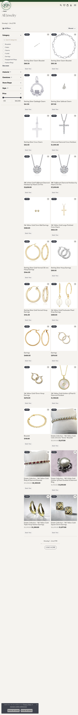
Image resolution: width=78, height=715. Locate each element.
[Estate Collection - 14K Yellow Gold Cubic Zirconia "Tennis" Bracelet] (64, 421)
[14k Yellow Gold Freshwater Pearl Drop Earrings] (64, 295)
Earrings (7, 56)
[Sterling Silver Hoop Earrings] (64, 253)
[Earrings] (37, 338)
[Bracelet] (37, 421)
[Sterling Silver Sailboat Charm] (64, 86)
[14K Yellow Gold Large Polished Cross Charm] (64, 210)
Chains (7, 47)
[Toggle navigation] (75, 5)
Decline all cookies (13, 710)
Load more (50, 547)
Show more (5, 65)
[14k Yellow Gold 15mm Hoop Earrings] (37, 378)
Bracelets (8, 44)
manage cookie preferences (18, 706)
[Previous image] (53, 127)
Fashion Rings (9, 63)
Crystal (7, 53)
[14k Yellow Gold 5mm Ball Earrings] (37, 210)
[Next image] (75, 127)
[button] (61, 5)
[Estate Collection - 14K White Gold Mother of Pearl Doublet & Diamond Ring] (64, 463)
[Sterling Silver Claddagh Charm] (37, 86)
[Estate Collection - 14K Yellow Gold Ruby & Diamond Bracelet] (37, 463)
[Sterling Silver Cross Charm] (37, 127)
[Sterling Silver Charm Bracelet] (37, 46)
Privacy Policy (27, 704)
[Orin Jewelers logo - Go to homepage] (6, 5)
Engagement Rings (11, 59)
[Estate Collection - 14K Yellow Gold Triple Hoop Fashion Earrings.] (37, 508)
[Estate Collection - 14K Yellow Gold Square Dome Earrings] (64, 508)
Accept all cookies (26, 710)
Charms (7, 50)
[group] (64, 127)
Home (5, 11)
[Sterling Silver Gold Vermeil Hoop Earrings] (37, 295)
